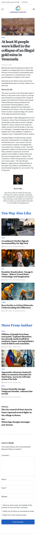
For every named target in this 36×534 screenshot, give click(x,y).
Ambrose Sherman (19, 246)
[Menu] (2, 9)
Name (4, 479)
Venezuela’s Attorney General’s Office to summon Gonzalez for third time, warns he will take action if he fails (16, 375)
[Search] (34, 9)
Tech (2, 268)
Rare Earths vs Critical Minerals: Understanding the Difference (17, 306)
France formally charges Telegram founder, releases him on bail (17, 391)
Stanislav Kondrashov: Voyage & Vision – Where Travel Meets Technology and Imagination (17, 274)
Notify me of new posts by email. (14, 515)
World (3, 37)
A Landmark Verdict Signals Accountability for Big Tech (15, 242)
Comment (5, 455)
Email (4, 488)
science (3, 302)
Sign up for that (6, 89)
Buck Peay (18, 347)
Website (4, 496)
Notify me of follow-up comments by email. (18, 511)
